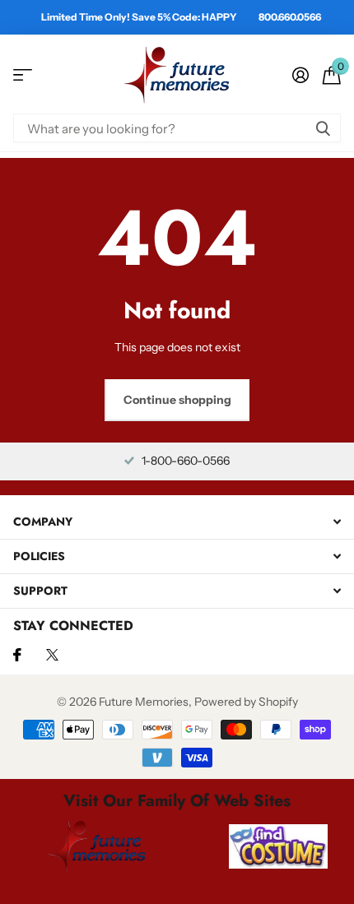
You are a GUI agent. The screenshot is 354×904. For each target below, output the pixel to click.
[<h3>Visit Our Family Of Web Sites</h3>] (97, 846)
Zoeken (323, 128)
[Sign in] (300, 75)
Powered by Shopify (246, 701)
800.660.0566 (290, 17)
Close (177, 522)
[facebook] (17, 654)
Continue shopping (177, 399)
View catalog (22, 75)
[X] (52, 655)
